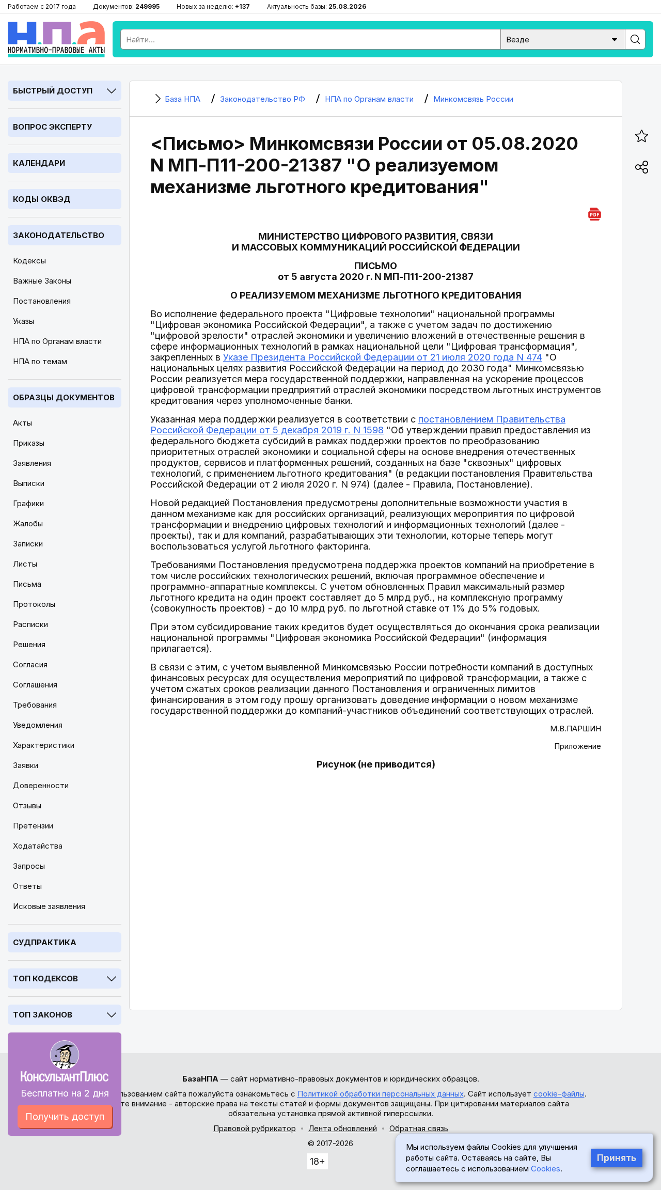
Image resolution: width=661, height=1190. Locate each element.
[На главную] (56, 39)
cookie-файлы (559, 1094)
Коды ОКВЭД (42, 199)
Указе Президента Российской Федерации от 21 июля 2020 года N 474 (382, 357)
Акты (22, 423)
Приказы (28, 443)
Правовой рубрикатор (254, 1128)
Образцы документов (64, 397)
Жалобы (28, 523)
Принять (616, 1158)
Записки (28, 544)
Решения (29, 644)
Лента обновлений (342, 1128)
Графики (28, 503)
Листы (25, 564)
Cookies (545, 1168)
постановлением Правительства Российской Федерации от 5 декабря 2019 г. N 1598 (357, 424)
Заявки (25, 765)
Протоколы (34, 604)
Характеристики (43, 745)
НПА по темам (40, 361)
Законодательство (58, 235)
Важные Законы (42, 281)
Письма (27, 584)
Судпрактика (44, 942)
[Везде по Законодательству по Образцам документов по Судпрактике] (563, 38)
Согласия (30, 664)
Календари (39, 163)
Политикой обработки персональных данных (380, 1094)
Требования (35, 705)
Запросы (29, 866)
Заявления (32, 463)
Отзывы (27, 805)
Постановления (42, 301)
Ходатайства (37, 846)
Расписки (30, 624)
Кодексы (29, 260)
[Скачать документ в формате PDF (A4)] (594, 212)
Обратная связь (418, 1128)
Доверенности (41, 785)
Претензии (33, 826)
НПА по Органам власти (57, 341)
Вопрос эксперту (52, 127)
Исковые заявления (49, 906)
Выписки (28, 483)
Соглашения (35, 685)
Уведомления (37, 725)
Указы (23, 321)
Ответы (27, 886)
